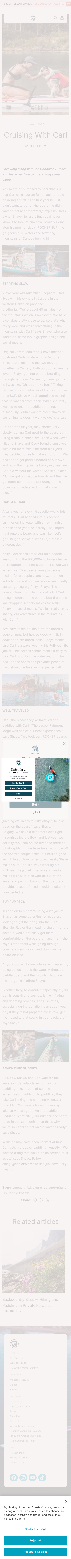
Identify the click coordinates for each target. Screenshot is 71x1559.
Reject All (35, 1540)
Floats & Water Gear (18, 788)
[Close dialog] (67, 759)
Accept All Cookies (35, 1551)
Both (18, 794)
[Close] (66, 1501)
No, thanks (18, 798)
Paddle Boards (18, 782)
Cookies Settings (35, 1529)
